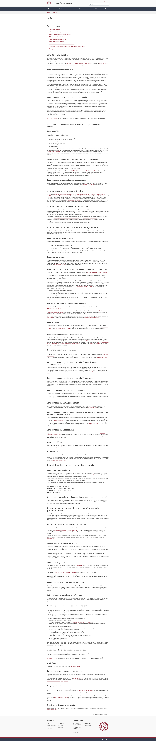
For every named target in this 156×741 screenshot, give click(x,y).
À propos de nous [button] (52, 8)
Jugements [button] (89, 8)
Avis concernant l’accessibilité (56, 41)
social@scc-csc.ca (51, 658)
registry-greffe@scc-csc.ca (62, 447)
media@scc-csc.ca (51, 709)
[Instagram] (106, 739)
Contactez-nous (78, 720)
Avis (48, 723)
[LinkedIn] (102, 739)
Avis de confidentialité (54, 29)
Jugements (50, 317)
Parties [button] (61, 8)
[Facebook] (104, 739)
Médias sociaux (87, 723)
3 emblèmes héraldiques (59, 420)
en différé (98, 343)
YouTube (82, 551)
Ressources (54, 12)
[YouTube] (108, 739)
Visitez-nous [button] (98, 8)
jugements (79, 565)
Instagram (67, 572)
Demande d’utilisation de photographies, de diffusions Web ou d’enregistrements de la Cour (78, 343)
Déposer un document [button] (71, 8)
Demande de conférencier (76, 731)
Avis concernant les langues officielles (58, 32)
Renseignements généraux (77, 727)
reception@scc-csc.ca (88, 184)
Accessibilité (61, 723)
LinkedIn (64, 551)
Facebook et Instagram (72, 551)
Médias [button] (105, 8)
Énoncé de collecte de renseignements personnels (61, 44)
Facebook (62, 572)
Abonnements (87, 725)
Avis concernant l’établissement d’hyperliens (60, 34)
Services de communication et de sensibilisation (65, 530)
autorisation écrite (92, 407)
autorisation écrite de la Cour (63, 328)
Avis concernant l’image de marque (57, 39)
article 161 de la (83, 171)
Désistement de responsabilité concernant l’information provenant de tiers (67, 46)
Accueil (48, 12)
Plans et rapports (51, 725)
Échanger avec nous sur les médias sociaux (59, 49)
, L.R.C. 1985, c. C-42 (82, 286)
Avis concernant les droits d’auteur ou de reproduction (62, 36)
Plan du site (50, 728)
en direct (92, 343)
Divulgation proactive (60, 726)
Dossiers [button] (81, 8)
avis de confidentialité (78, 678)
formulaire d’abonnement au (92, 317)
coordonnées (50, 538)
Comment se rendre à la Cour (77, 724)
